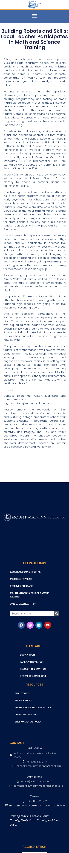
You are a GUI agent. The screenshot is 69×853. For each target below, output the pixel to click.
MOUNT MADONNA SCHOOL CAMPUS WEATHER (29, 595)
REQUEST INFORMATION (33, 669)
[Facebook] (21, 625)
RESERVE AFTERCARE (21, 586)
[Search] (56, 613)
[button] (35, 16)
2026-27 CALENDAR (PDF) (23, 603)
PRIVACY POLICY (24, 700)
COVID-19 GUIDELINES (26, 714)
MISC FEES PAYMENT (21, 579)
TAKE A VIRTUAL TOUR (32, 662)
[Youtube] (47, 625)
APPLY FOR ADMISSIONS (33, 676)
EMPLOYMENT (22, 693)
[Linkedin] (38, 625)
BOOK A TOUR (27, 654)
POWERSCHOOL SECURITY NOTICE (33, 707)
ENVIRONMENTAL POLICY (28, 721)
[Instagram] (30, 625)
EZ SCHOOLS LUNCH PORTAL (25, 572)
